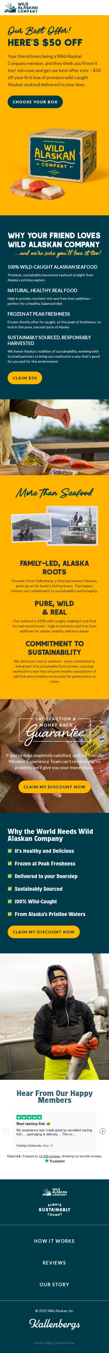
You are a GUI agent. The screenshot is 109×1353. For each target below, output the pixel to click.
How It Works (54, 1241)
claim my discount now (55, 787)
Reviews (54, 1263)
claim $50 (25, 378)
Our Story (54, 1284)
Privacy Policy (44, 1343)
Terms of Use (65, 1343)
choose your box (35, 102)
